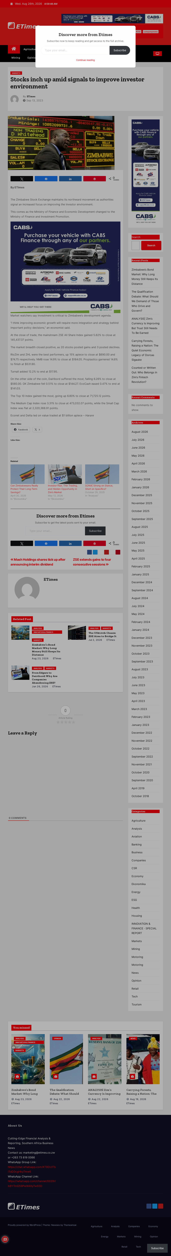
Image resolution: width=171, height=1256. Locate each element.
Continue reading (85, 60)
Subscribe (120, 50)
